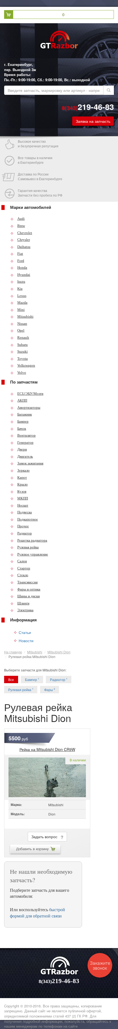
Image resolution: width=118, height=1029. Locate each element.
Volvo (21, 372)
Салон (22, 561)
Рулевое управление (32, 554)
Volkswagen (26, 365)
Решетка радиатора (32, 540)
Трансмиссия (27, 582)
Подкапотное (27, 519)
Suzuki (22, 351)
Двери (22, 449)
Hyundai (23, 275)
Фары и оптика (28, 589)
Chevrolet (24, 233)
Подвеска (24, 512)
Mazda (22, 302)
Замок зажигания (30, 463)
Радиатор (24, 533)
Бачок (21, 428)
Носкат (22, 505)
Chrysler (23, 240)
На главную (13, 652)
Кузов (21, 491)
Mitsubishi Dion (59, 652)
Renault (23, 337)
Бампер (23, 421)
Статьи (25, 632)
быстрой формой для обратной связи (37, 913)
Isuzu (21, 281)
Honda (22, 267)
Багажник (24, 414)
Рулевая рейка (28, 547)
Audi (21, 219)
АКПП (22, 400)
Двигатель (25, 456)
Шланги (23, 603)
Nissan (22, 323)
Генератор (25, 442)
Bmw (21, 226)
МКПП (22, 498)
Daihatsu (23, 247)
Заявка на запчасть (93, 121)
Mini (21, 310)
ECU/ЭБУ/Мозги (30, 393)
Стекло (22, 575)
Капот (22, 477)
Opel (20, 330)
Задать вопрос (46, 836)
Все (11, 679)
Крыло (22, 484)
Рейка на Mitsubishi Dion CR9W (47, 749)
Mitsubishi (25, 316)
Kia (20, 289)
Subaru (22, 345)
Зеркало (23, 470)
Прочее (23, 526)
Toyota (22, 358)
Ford (20, 261)
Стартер (23, 568)
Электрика (25, 610)
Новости (26, 640)
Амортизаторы (28, 407)
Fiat (20, 254)
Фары (49, 689)
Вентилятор (26, 435)
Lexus (21, 296)
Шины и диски (28, 596)
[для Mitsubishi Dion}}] (47, 777)
